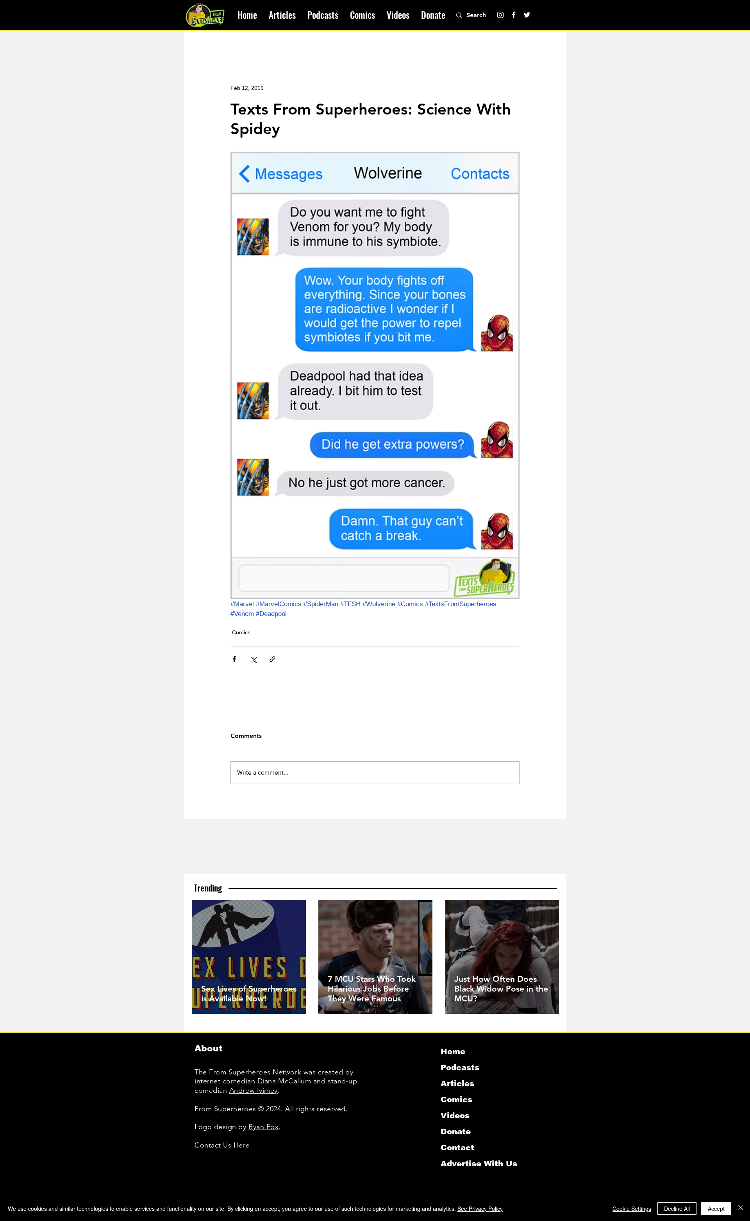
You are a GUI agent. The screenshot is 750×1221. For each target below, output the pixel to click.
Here (242, 1145)
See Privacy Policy (480, 1208)
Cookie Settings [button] (631, 1208)
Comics (241, 632)
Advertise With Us (479, 1163)
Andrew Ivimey (253, 1090)
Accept (716, 1208)
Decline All (677, 1208)
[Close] (740, 1208)
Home (453, 1051)
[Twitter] (527, 15)
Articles (457, 1083)
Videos (455, 1115)
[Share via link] (272, 659)
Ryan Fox (263, 1127)
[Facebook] (513, 15)
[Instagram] (500, 15)
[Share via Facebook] (234, 659)
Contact (457, 1147)
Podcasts (460, 1067)
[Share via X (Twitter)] (253, 659)
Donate (456, 1131)
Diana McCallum (284, 1081)
